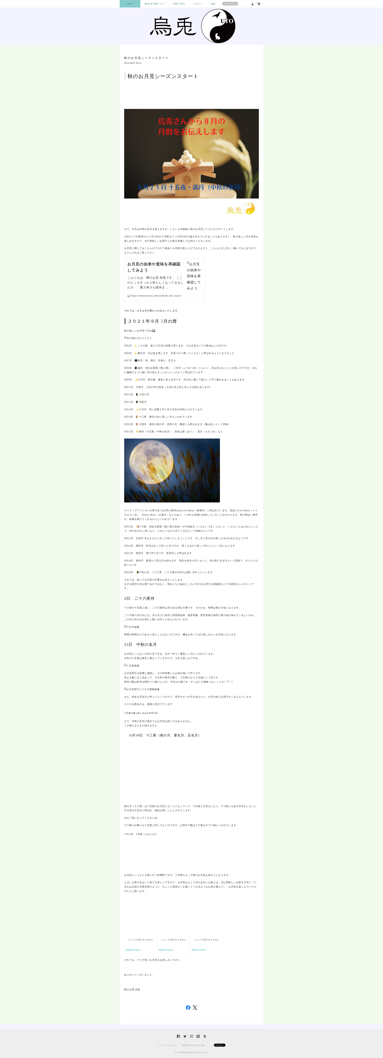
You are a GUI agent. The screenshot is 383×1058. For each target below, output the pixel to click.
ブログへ (197, 4)
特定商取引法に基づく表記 (193, 1045)
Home (130, 4)
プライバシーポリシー (167, 1045)
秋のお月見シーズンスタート (146, 57)
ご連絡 (213, 4)
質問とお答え (179, 4)
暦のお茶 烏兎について (155, 4)
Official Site (230, 4)
